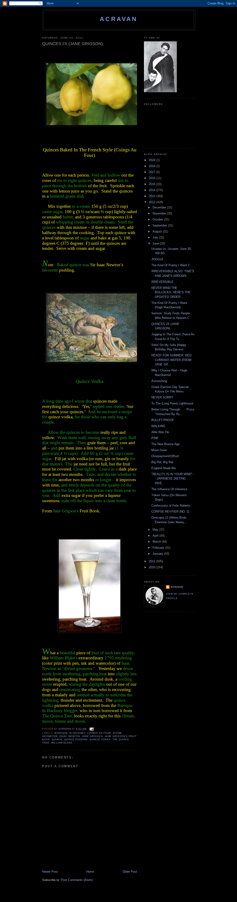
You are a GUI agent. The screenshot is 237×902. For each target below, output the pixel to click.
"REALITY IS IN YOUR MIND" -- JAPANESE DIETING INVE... (172, 478)
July (156, 237)
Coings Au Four (99, 733)
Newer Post (50, 871)
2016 (152, 178)
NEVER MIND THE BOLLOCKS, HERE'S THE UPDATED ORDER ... (171, 292)
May (156, 529)
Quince (57, 739)
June (156, 243)
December (160, 207)
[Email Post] (91, 729)
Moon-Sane (159, 450)
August (158, 231)
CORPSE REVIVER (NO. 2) (170, 511)
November (160, 213)
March (157, 541)
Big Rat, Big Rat (162, 462)
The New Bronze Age (165, 444)
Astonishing (159, 381)
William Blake (61, 742)
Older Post (130, 871)
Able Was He (160, 432)
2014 (152, 190)
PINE (155, 438)
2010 (152, 567)
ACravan (118, 18)
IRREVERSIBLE (162, 282)
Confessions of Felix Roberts (170, 505)
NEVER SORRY (162, 397)
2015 (152, 184)
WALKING (158, 426)
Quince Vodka (100, 739)
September (160, 225)
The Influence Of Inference (169, 489)
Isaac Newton (69, 736)
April (156, 535)
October (158, 219)
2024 (152, 160)
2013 (152, 196)
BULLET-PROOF (162, 420)
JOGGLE (157, 259)
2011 (152, 561)
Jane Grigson (92, 736)
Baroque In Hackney (70, 733)
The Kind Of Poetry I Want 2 (170, 265)
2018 (152, 166)
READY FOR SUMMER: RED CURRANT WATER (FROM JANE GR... (171, 360)
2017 (152, 172)
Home (90, 871)
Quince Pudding (76, 739)
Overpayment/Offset (165, 456)
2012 (152, 202)
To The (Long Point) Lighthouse (172, 403)
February (159, 547)
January (158, 553)
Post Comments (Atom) (77, 880)
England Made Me (163, 468)
